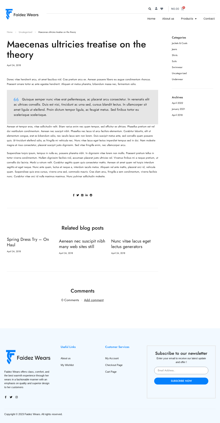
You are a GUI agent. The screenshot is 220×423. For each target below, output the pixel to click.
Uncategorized (25, 32)
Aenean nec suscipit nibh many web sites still (82, 244)
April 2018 (177, 115)
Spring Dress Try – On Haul (28, 242)
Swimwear (177, 67)
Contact (209, 19)
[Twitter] (11, 397)
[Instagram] (16, 397)
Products (187, 19)
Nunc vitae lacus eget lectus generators (131, 244)
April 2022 (177, 103)
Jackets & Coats (179, 43)
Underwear (177, 79)
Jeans (174, 49)
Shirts (175, 55)
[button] (149, 9)
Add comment (94, 300)
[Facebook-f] (5, 397)
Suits (174, 61)
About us (168, 19)
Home (151, 19)
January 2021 (178, 109)
